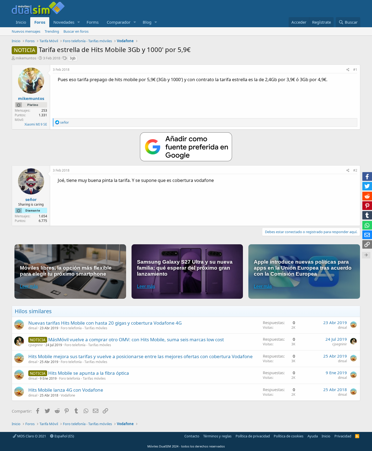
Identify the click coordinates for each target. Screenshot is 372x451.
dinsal (32, 328)
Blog (147, 22)
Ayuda (312, 436)
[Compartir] (347, 70)
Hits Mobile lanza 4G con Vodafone (65, 390)
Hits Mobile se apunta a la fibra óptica (88, 373)
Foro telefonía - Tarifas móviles (84, 328)
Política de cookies (288, 436)
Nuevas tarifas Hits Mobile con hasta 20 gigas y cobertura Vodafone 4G (105, 323)
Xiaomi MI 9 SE (36, 124)
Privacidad (342, 436)
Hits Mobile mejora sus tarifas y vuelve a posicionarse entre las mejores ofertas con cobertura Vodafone (140, 356)
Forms (93, 22)
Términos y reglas (217, 436)
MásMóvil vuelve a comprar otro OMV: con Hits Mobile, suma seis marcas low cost (136, 339)
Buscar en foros (76, 31)
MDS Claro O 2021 (31, 436)
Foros (39, 22)
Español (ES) (64, 436)
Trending (52, 31)
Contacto (191, 436)
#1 (355, 69)
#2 (355, 170)
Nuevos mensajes (26, 31)
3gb (72, 58)
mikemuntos (26, 58)
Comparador (118, 22)
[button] (79, 22)
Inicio (21, 22)
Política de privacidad (253, 436)
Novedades (63, 22)
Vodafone (68, 395)
